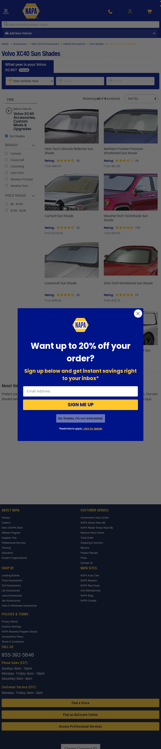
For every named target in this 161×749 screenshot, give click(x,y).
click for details (92, 428)
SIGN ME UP (80, 404)
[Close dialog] (138, 313)
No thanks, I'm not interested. (80, 418)
